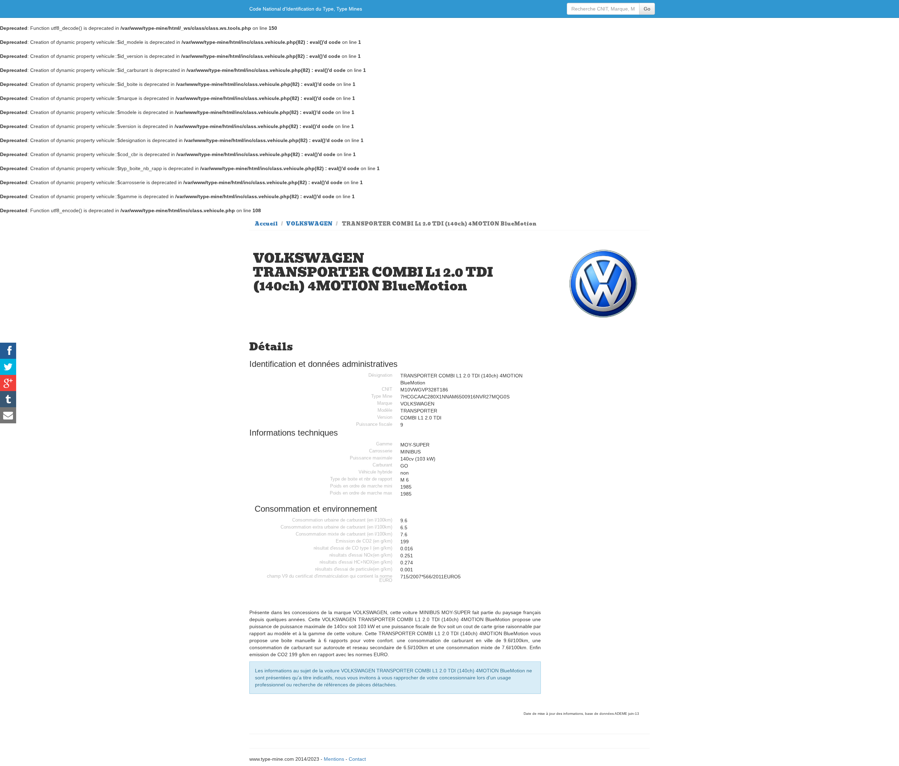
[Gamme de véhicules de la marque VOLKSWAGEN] (603, 283)
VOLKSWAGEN (309, 224)
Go (647, 9)
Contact (357, 759)
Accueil (266, 224)
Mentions (334, 759)
